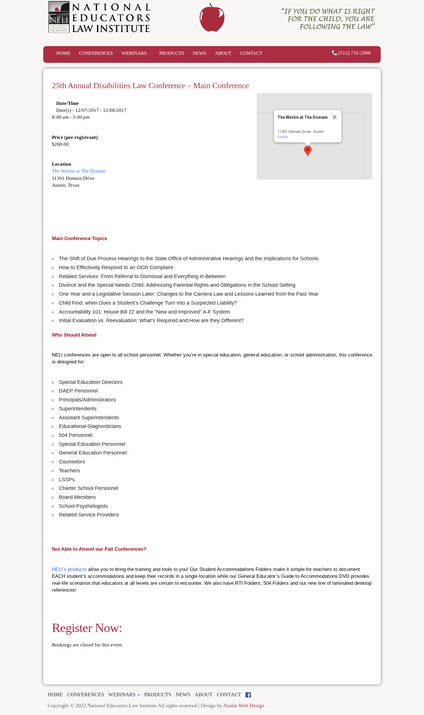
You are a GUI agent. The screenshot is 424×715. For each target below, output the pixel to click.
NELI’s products (69, 569)
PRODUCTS (171, 53)
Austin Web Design (243, 705)
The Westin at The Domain (79, 171)
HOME (63, 53)
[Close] (335, 117)
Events (282, 137)
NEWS (199, 53)
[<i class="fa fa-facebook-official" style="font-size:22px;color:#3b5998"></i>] (250, 695)
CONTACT (251, 53)
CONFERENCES (96, 53)
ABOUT (223, 53)
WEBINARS (134, 53)
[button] (308, 151)
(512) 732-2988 (354, 53)
